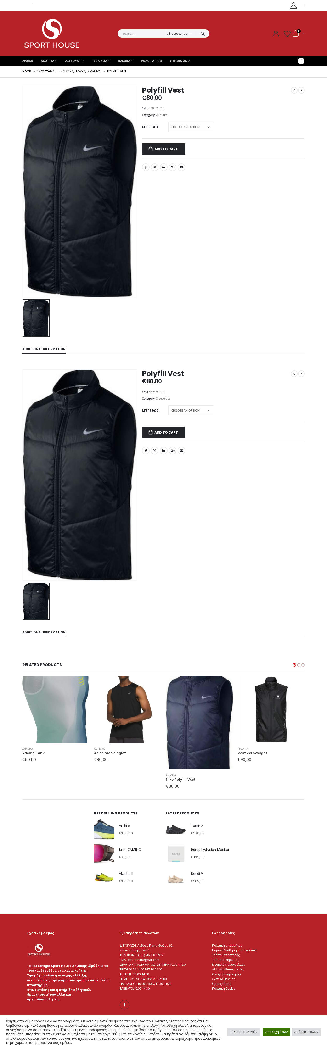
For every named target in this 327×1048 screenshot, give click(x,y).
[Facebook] (301, 61)
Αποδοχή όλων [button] (276, 1032)
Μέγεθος (150, 127)
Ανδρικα (47, 61)
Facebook (146, 167)
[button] (294, 665)
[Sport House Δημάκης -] (52, 33)
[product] (55, 709)
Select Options (81, 684)
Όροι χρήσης (221, 983)
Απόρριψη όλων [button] (306, 1032)
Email (181, 167)
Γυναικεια (99, 61)
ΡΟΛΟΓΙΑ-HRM (151, 61)
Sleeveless (163, 398)
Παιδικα (124, 61)
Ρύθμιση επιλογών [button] (243, 1032)
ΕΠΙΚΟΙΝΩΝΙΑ (180, 61)
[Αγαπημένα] (287, 33)
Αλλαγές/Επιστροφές (227, 969)
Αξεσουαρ (73, 61)
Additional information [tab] (44, 349)
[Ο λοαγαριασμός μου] (294, 5)
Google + (172, 167)
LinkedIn (164, 167)
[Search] (202, 33)
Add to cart (166, 149)
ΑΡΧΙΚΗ (27, 61)
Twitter (154, 167)
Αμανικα (162, 115)
